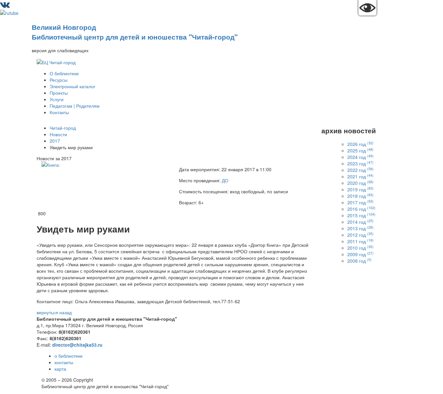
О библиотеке (64, 73)
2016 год (361, 209)
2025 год (360, 150)
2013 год (360, 228)
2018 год (360, 196)
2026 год (360, 144)
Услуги (57, 99)
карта (60, 368)
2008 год (359, 260)
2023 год (360, 163)
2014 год (360, 222)
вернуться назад (54, 312)
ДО (225, 180)
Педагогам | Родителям (75, 105)
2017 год (360, 202)
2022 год (360, 170)
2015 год (361, 215)
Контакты (59, 112)
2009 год (360, 254)
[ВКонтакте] (5, 6)
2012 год (360, 235)
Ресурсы (58, 80)
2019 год (360, 189)
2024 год (360, 157)
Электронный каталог (72, 86)
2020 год (360, 183)
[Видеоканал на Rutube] (9, 12)
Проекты (59, 93)
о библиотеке (68, 355)
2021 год (360, 176)
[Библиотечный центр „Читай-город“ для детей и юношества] (56, 61)
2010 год (360, 248)
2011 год (360, 241)
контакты (63, 362)
